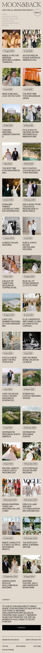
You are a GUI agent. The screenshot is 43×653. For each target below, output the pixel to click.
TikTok (5, 646)
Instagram (20, 646)
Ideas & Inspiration (10, 23)
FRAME (11, 650)
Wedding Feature (9, 17)
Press (4, 14)
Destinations (8, 21)
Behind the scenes (10, 19)
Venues (5, 25)
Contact (21, 628)
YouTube (37, 646)
